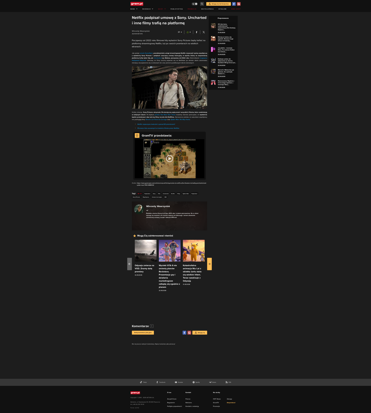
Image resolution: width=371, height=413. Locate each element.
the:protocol (231, 402)
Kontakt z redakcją (192, 406)
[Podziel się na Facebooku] (196, 32)
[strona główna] (141, 4)
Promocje (192, 9)
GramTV (216, 402)
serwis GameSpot (146, 53)
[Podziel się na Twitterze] (204, 32)
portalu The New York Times (165, 115)
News (132, 9)
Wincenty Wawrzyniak (141, 31)
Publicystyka (177, 9)
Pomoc (188, 399)
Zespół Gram (171, 399)
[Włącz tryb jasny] (195, 3)
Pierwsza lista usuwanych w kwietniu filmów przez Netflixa (158, 128)
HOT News (217, 399)
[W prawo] (209, 264)
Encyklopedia (207, 9)
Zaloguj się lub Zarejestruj (220, 4)
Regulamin (171, 402)
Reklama (189, 402)
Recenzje (146, 9)
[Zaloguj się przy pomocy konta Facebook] (234, 4)
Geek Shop (236, 9)
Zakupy (229, 399)
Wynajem (223, 9)
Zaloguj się (201, 333)
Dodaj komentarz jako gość (143, 333)
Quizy (160, 9)
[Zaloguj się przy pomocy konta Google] (239, 4)
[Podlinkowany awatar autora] (139, 209)
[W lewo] (129, 264)
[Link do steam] (147, 210)
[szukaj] (202, 4)
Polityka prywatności (174, 406)
